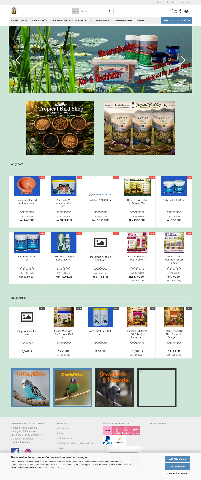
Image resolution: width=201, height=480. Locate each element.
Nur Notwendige (177, 466)
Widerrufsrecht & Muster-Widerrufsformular (77, 443)
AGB (61, 448)
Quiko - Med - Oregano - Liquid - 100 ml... (63, 258)
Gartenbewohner (123, 20)
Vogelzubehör (39, 20)
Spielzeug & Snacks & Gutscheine (69, 20)
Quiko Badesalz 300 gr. (174, 200)
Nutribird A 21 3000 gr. (100, 200)
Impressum (64, 428)
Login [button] (171, 2)
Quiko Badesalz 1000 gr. (27, 258)
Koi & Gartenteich (100, 20)
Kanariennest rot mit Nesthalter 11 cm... (27, 201)
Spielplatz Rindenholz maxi (27, 333)
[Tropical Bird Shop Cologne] (39, 10)
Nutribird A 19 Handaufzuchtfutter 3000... (63, 203)
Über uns (168, 20)
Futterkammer (19, 20)
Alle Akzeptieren (177, 459)
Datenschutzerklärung (52, 467)
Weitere (141, 20)
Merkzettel (185, 2)
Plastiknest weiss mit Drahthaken (100, 258)
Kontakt (62, 433)
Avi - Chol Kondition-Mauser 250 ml (137, 258)
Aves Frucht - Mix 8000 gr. (100, 332)
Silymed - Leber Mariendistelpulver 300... (174, 259)
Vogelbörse (183, 20)
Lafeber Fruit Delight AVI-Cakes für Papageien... (137, 334)
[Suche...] (111, 11)
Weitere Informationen (177, 473)
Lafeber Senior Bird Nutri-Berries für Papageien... (174, 334)
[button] (159, 2)
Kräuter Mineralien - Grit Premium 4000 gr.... (63, 334)
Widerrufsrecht (65, 438)
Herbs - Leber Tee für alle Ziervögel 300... (137, 201)
